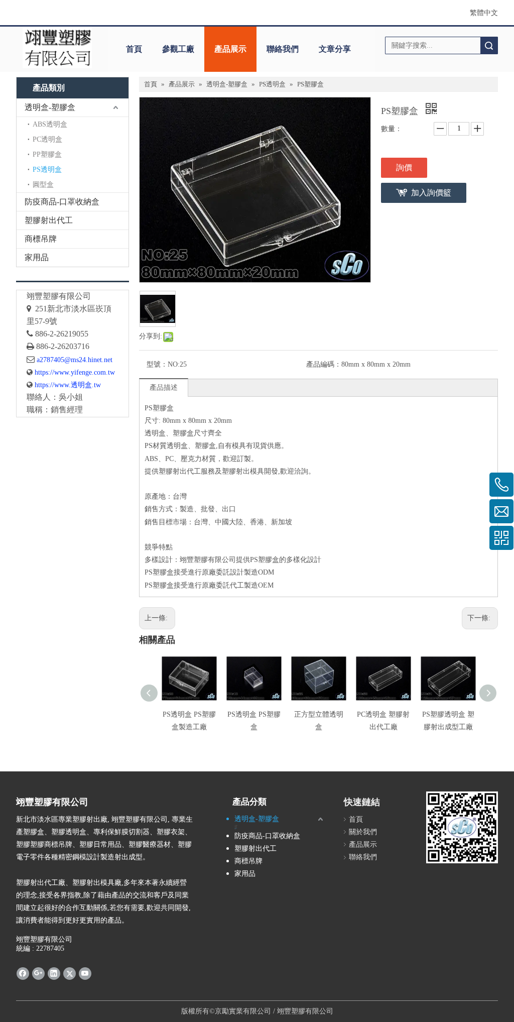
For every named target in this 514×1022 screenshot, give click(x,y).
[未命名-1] (72, 281)
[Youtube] (85, 973)
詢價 (404, 167)
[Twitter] (69, 973)
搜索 (488, 45)
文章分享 (335, 49)
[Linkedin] (54, 973)
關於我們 (363, 832)
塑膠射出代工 (49, 220)
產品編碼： (323, 364)
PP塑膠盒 (47, 154)
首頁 (134, 49)
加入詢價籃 (431, 192)
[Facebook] (23, 973)
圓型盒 (43, 184)
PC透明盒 (47, 139)
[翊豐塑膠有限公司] (57, 47)
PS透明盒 (47, 169)
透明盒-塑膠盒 (50, 107)
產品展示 (230, 49)
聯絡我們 (283, 49)
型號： (157, 364)
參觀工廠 (178, 49)
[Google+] (38, 973)
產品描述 (164, 387)
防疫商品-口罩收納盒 (62, 201)
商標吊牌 (41, 239)
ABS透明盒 (50, 124)
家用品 (37, 257)
